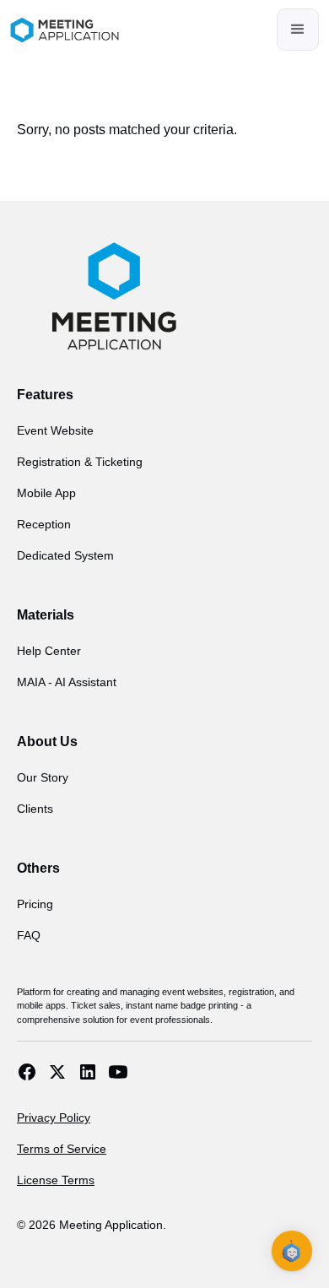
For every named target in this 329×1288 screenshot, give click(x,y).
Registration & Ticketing (80, 461)
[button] (298, 29)
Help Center (49, 651)
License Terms (55, 1180)
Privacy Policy (53, 1117)
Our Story (42, 777)
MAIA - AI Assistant (66, 682)
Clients (35, 808)
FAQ (28, 935)
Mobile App (46, 493)
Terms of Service (61, 1148)
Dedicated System (65, 555)
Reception (44, 524)
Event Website (55, 430)
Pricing (35, 904)
